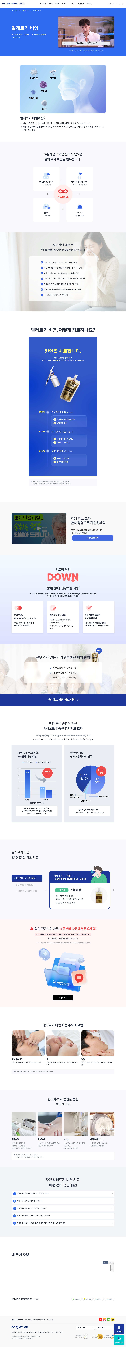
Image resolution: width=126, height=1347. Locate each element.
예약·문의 (81, 4)
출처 (91, 739)
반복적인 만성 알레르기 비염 (26, 891)
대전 (21, 3)
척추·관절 (43, 4)
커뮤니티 (72, 4)
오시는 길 (50, 1320)
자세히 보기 (63, 998)
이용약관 (28, 1320)
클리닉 (50, 4)
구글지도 (99, 1299)
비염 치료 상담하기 (92, 538)
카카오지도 (88, 1299)
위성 (111, 1262)
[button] (46, 890)
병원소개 (89, 4)
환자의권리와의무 (39, 1320)
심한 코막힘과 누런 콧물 (24, 885)
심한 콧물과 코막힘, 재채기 (25, 878)
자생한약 (64, 4)
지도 (105, 1262)
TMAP (110, 1299)
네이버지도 (77, 1299)
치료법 (57, 4)
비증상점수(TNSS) (35, 803)
